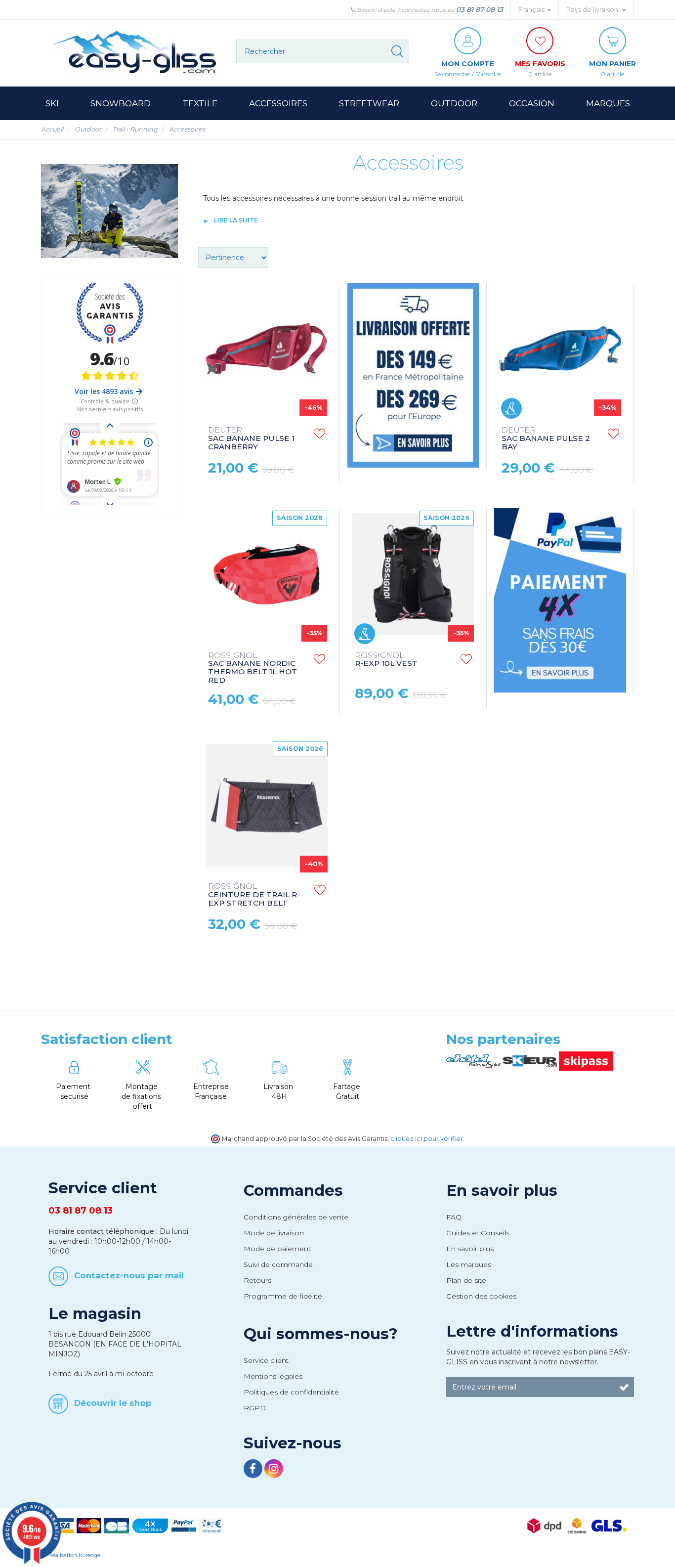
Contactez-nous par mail (129, 1275)
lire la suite (236, 220)
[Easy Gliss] (135, 51)
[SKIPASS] (586, 1060)
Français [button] (532, 9)
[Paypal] (184, 1525)
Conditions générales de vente (296, 1217)
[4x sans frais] (150, 1525)
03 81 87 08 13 (479, 9)
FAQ (454, 1217)
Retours (257, 1280)
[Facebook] (254, 1470)
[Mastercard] (89, 1525)
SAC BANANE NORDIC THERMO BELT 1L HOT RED (252, 668)
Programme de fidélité (283, 1296)
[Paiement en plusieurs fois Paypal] (560, 598)
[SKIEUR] (531, 1060)
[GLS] (609, 1525)
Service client (266, 1360)
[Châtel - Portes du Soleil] (474, 1060)
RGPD (255, 1407)
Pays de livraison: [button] (593, 9)
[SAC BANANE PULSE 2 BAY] (560, 352)
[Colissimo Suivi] (577, 1525)
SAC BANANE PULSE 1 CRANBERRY (251, 438)
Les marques (468, 1264)
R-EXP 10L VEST (386, 660)
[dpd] (544, 1525)
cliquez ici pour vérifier (426, 1138)
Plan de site (466, 1280)
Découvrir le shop (113, 1403)
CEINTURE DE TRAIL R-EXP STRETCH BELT (254, 895)
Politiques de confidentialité (291, 1392)
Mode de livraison (274, 1232)
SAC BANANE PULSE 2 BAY (546, 438)
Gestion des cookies (481, 1296)
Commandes (293, 1190)
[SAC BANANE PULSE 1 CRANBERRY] (266, 352)
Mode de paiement (277, 1248)
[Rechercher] (397, 51)
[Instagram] (273, 1470)
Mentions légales (273, 1376)
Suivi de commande (278, 1264)
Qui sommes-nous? (321, 1333)
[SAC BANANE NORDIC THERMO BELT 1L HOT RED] (266, 577)
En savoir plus (501, 1190)
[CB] (116, 1525)
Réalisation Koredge (74, 1555)
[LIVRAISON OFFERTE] (413, 373)
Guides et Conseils (477, 1232)
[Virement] (211, 1525)
